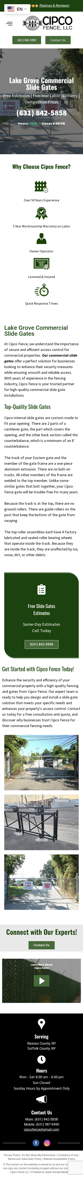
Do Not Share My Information (39, 1155)
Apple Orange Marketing (59, 1172)
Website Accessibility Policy (59, 1159)
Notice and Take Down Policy (25, 1159)
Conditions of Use (67, 1155)
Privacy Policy (12, 1155)
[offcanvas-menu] (9, 23)
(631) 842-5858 (41, 113)
